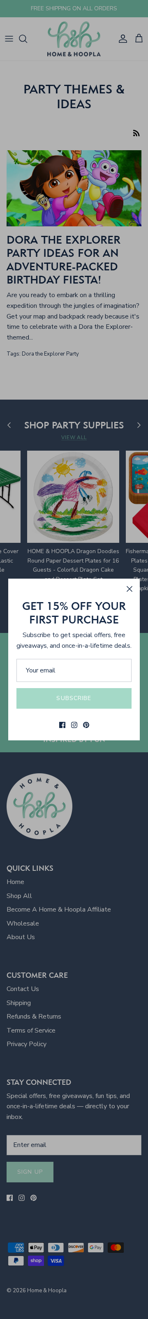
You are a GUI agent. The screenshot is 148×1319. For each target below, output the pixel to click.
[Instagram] (74, 725)
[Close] (129, 589)
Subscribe (73, 698)
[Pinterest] (86, 725)
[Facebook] (62, 725)
